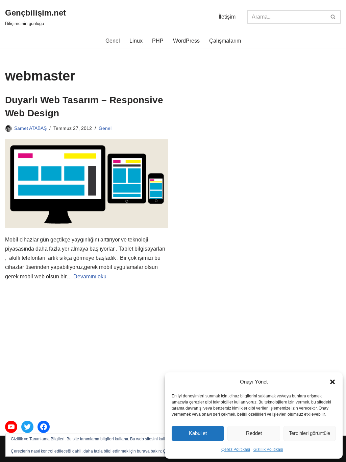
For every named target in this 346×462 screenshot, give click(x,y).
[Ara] (333, 17)
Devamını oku (89, 276)
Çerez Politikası (235, 449)
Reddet (254, 433)
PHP (158, 41)
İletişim (227, 17)
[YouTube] (11, 427)
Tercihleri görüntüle (309, 433)
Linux (136, 41)
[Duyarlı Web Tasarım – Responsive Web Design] (86, 183)
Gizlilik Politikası (268, 449)
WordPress (186, 41)
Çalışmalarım (225, 41)
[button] (332, 381)
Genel (112, 41)
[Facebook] (44, 427)
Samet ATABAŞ (30, 128)
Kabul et (198, 433)
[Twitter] (27, 427)
